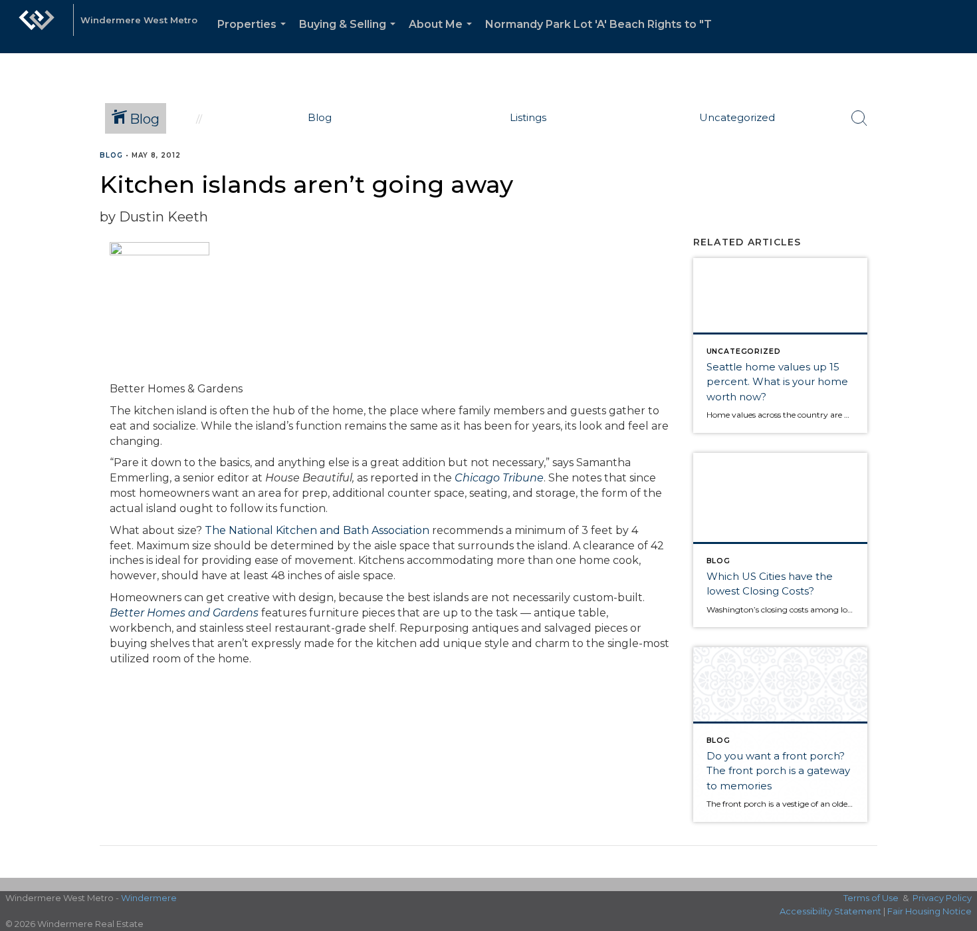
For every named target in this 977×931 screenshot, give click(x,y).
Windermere (149, 897)
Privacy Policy (942, 897)
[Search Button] (859, 118)
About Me (443, 35)
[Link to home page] (36, 26)
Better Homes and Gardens (184, 612)
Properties (254, 35)
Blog (111, 155)
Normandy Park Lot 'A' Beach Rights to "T (598, 24)
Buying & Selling (350, 35)
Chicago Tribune (499, 477)
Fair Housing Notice (929, 911)
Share (956, 181)
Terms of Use (871, 897)
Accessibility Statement (830, 911)
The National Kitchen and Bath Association (317, 530)
